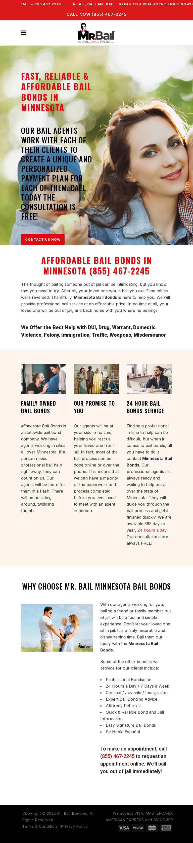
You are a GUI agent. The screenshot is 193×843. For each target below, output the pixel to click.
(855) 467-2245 (117, 756)
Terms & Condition (39, 826)
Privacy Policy (74, 826)
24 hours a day (151, 530)
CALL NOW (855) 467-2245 (97, 14)
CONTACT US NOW (43, 239)
